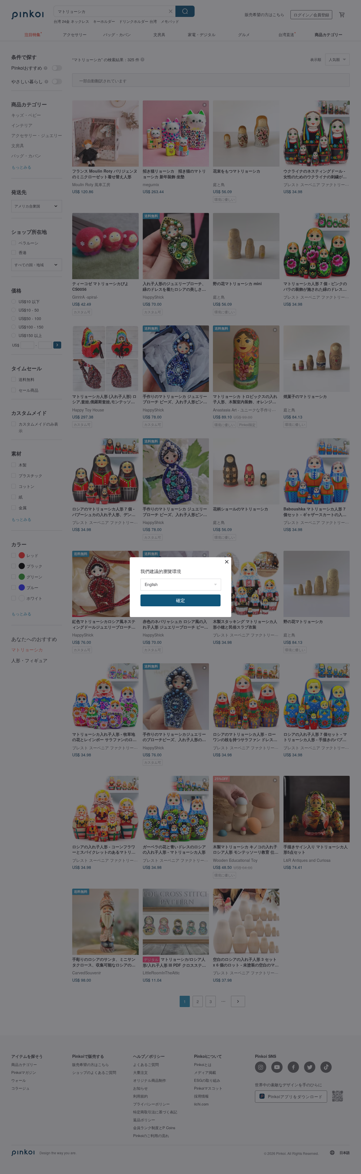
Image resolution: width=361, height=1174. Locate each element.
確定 (180, 600)
